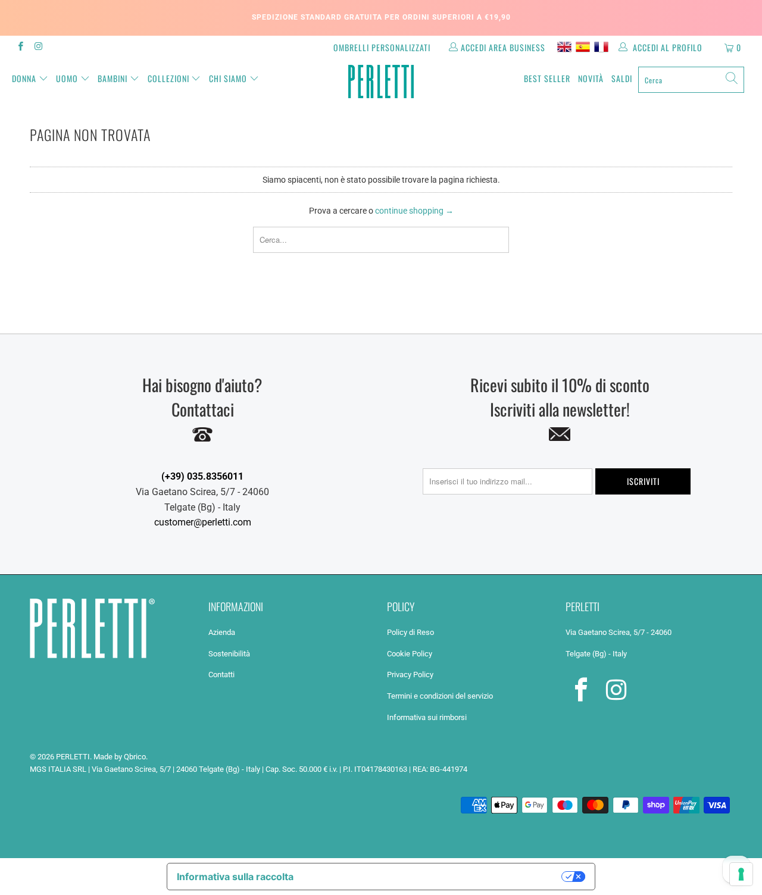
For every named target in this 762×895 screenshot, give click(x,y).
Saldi (621, 78)
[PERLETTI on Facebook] (20, 47)
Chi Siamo (228, 78)
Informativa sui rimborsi (427, 717)
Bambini (112, 78)
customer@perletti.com (202, 522)
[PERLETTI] (381, 81)
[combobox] (691, 80)
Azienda (221, 632)
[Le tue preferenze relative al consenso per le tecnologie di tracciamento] (741, 874)
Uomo (67, 78)
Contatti (221, 674)
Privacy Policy (410, 674)
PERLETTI (73, 756)
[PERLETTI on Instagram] (38, 47)
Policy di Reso (410, 632)
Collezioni (168, 78)
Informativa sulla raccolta (235, 877)
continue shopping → (414, 210)
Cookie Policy (409, 653)
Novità (591, 78)
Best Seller (547, 78)
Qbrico (135, 756)
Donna (24, 78)
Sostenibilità (229, 653)
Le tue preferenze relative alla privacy (433, 877)
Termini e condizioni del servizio (440, 695)
